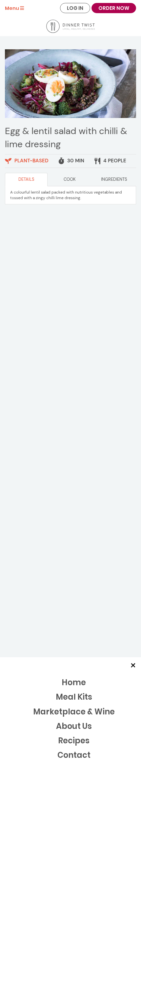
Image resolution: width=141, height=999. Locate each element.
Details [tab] (26, 179)
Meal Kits (74, 696)
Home (74, 682)
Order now (113, 8)
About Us (74, 726)
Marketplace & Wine (74, 711)
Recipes (74, 740)
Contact (74, 755)
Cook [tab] (70, 179)
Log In (75, 8)
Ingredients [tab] (114, 179)
